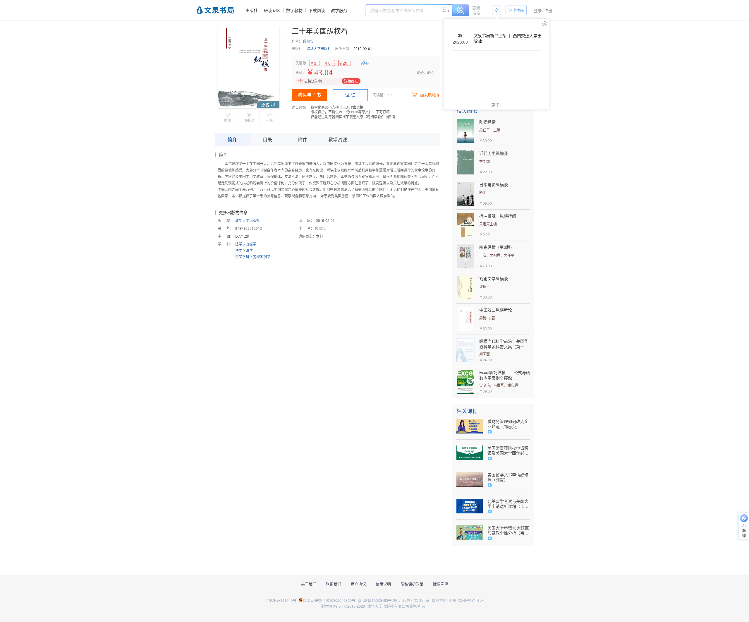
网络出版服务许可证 (466, 600)
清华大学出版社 (319, 48)
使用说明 (383, 584)
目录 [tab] (267, 139)
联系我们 (333, 584)
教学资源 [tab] (337, 139)
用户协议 (358, 584)
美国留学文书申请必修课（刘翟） (507, 477)
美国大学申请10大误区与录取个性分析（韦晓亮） (508, 530)
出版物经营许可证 (414, 600)
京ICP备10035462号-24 (377, 600)
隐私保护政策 (412, 584)
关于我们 (308, 584)
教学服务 (339, 10)
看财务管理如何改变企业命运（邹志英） (507, 424)
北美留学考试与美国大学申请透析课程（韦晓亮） (507, 504)
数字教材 (294, 10)
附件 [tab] (302, 139)
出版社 (251, 10)
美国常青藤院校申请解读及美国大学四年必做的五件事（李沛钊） (507, 450)
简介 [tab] (232, 139)
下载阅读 (317, 10)
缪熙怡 (308, 41)
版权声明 (440, 584)
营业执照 (439, 600)
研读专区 (272, 10)
